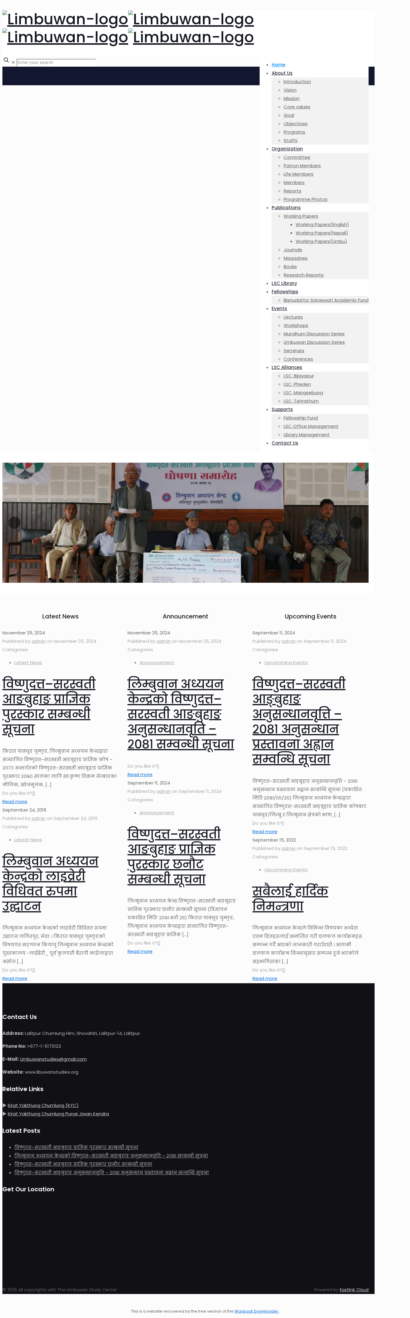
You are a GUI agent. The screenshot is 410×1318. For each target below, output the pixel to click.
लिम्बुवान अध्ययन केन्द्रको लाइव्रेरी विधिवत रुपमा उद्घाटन (50, 884)
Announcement (157, 662)
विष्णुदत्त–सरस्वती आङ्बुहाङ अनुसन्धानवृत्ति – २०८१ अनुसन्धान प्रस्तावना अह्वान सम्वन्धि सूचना (298, 722)
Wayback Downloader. (256, 1311)
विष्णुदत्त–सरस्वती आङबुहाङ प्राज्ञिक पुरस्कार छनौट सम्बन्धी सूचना (174, 857)
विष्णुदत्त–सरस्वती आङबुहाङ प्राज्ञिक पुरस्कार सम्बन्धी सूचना (48, 707)
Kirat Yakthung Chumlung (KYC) (43, 1105)
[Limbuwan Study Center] (128, 28)
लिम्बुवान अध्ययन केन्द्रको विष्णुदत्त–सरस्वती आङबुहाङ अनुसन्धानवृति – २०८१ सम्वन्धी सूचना (181, 714)
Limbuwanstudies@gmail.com (53, 1059)
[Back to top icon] (8, 1303)
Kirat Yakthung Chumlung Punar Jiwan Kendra (58, 1114)
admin (39, 641)
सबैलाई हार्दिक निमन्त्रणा (290, 899)
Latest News (28, 662)
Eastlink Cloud (354, 1290)
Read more (14, 801)
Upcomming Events (286, 662)
